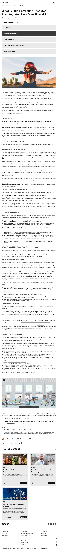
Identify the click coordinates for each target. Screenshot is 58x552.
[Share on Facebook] (7, 443)
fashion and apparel (23, 355)
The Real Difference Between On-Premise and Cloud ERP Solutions (35, 322)
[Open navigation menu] (3, 2)
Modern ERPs (5, 215)
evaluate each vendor (10, 345)
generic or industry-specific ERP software (34, 262)
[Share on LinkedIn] (15, 443)
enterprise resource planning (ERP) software (14, 107)
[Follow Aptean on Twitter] (51, 524)
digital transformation (39, 104)
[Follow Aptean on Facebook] (48, 524)
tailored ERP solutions (17, 282)
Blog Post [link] (22, 5)
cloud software (40, 325)
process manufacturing (33, 355)
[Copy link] (3, 443)
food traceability (29, 289)
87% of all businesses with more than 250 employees (33, 250)
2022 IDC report (21, 276)
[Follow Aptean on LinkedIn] (53, 524)
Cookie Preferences (20, 548)
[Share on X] (11, 443)
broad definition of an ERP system (21, 144)
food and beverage (14, 355)
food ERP (39, 203)
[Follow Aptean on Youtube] (55, 524)
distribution (42, 355)
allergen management (38, 289)
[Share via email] (20, 443)
